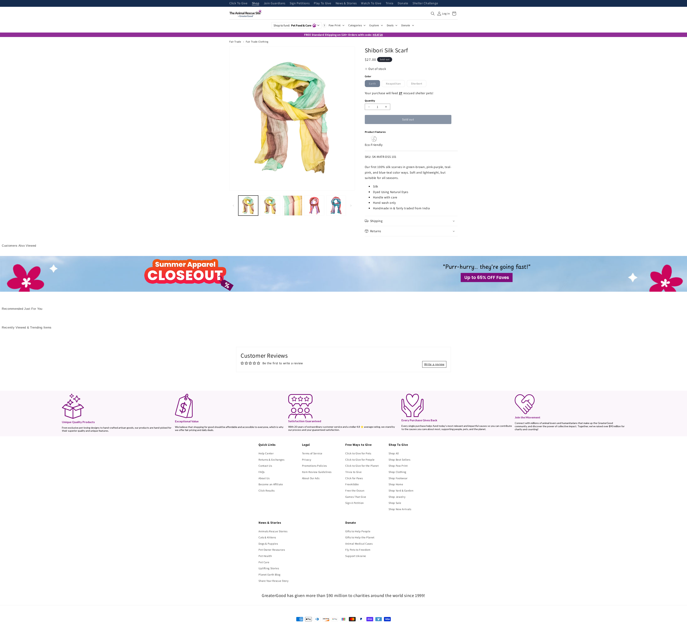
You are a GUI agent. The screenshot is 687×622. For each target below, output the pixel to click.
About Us (264, 478)
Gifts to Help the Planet (359, 537)
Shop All (394, 453)
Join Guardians (274, 3)
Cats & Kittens (267, 537)
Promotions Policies (314, 465)
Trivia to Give (353, 472)
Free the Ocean (354, 490)
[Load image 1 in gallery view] (248, 206)
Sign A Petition (354, 503)
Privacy (306, 459)
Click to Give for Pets (358, 453)
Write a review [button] (434, 364)
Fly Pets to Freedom (358, 549)
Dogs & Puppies (268, 543)
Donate (403, 3)
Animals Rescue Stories (273, 531)
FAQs (262, 472)
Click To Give (238, 3)
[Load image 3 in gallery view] (292, 206)
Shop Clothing (397, 472)
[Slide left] (233, 205)
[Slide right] (351, 205)
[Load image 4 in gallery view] (314, 206)
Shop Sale (395, 503)
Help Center (266, 453)
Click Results (267, 490)
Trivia (389, 3)
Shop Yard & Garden (401, 490)
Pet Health (265, 556)
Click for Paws (354, 478)
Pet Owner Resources (272, 549)
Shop (255, 3)
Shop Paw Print (398, 465)
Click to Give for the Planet (362, 465)
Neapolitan (395, 84)
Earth (374, 84)
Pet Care (264, 562)
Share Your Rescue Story (273, 580)
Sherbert (419, 84)
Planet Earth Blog (269, 574)
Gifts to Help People (357, 531)
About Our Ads (311, 478)
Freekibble (352, 484)
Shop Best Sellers (399, 459)
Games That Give (355, 496)
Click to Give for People (360, 459)
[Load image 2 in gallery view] (270, 206)
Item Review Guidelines (317, 472)
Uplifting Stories (269, 568)
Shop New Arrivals (400, 509)
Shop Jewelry (397, 496)
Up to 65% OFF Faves (486, 277)
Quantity (370, 100)
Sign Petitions (300, 3)
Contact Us (265, 465)
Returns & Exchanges (271, 459)
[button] (433, 14)
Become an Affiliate (271, 484)
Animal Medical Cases (358, 543)
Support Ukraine (355, 556)
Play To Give (322, 3)
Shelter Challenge (425, 3)
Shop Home (396, 484)
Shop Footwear (398, 478)
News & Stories (346, 3)
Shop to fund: (292, 25)
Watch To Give (371, 3)
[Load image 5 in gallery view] (336, 206)
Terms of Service (312, 453)
